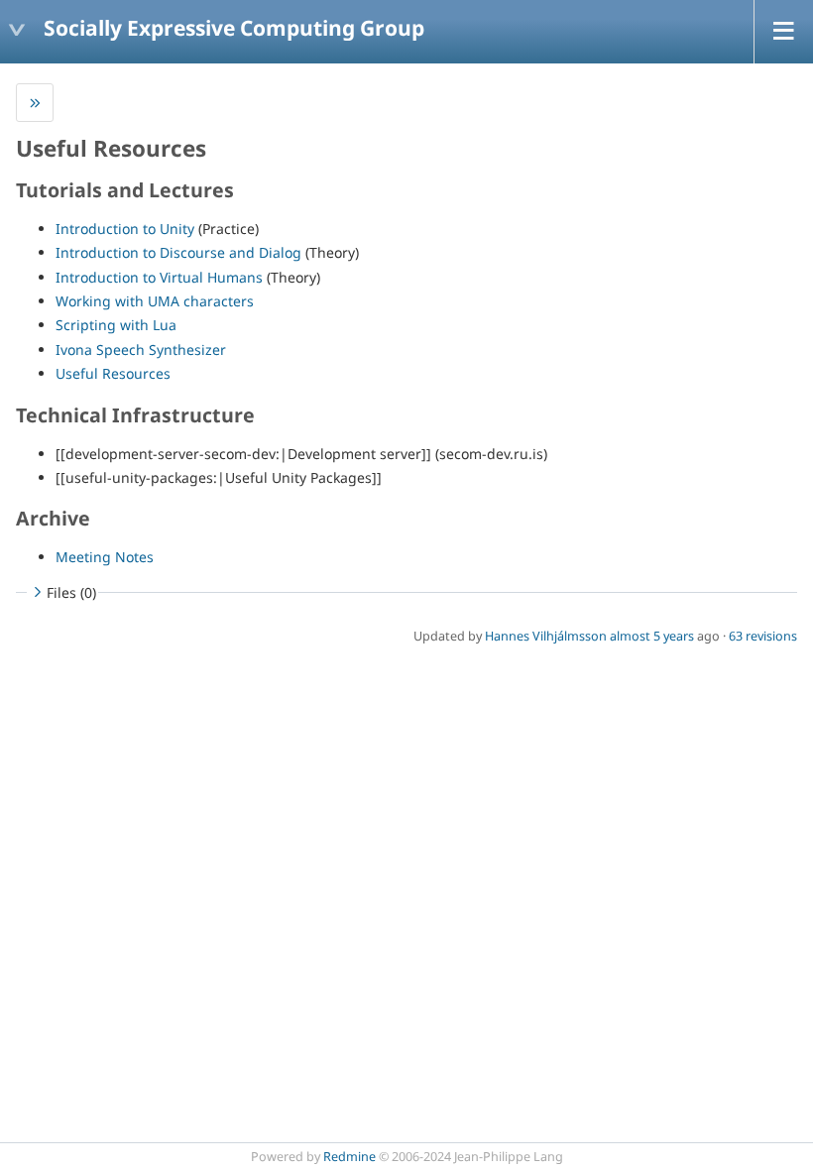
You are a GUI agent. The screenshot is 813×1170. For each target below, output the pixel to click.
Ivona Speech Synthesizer (141, 349)
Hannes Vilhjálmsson (546, 636)
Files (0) (71, 592)
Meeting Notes (105, 556)
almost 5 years (652, 636)
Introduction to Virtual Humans (159, 277)
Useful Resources (113, 373)
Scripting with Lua (116, 324)
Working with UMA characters (155, 301)
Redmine (349, 1156)
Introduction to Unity (125, 228)
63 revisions (763, 636)
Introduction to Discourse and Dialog (178, 252)
